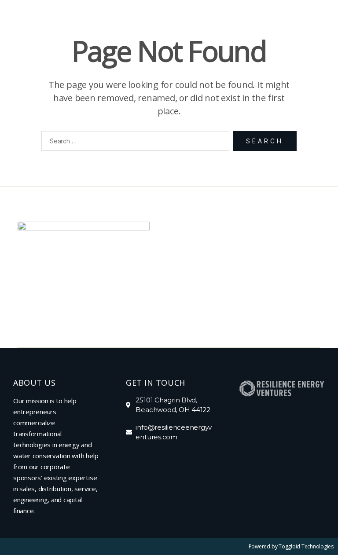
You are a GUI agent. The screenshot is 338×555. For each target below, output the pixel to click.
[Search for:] (133, 142)
